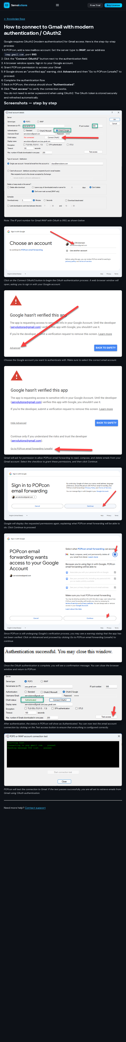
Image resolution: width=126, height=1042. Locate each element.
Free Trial (95, 5)
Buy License (113, 5)
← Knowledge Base (14, 18)
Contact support (35, 808)
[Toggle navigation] (57, 5)
